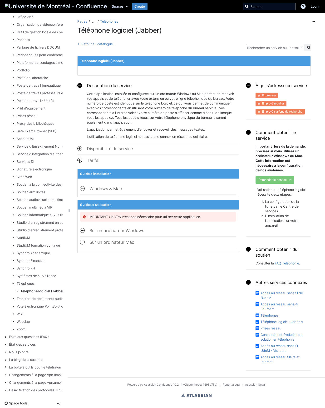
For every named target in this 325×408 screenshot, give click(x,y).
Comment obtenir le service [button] (276, 135)
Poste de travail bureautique (39, 85)
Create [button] (139, 6)
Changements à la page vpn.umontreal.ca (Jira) (46, 382)
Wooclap (23, 321)
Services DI (25, 161)
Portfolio (23, 70)
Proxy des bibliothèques (35, 123)
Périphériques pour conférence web (44, 55)
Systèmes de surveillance (36, 276)
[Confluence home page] (55, 6)
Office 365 (25, 17)
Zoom (21, 329)
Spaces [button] (118, 6)
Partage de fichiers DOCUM (38, 47)
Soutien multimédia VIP (34, 207)
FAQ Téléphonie (287, 263)
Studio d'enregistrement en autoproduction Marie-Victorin (61, 222)
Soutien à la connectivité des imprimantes (49, 184)
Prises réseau (27, 116)
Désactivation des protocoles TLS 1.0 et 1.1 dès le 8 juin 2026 (56, 390)
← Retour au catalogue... (96, 44)
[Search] (247, 6)
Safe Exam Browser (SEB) (36, 131)
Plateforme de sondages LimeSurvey (45, 62)
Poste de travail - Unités (35, 101)
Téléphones (25, 283)
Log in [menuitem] (315, 6)
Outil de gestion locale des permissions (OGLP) (53, 32)
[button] (303, 6)
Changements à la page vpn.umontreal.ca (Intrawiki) (50, 375)
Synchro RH (26, 268)
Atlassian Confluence (158, 384)
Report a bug (231, 384)
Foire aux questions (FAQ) (29, 337)
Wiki (20, 314)
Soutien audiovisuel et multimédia (43, 200)
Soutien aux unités (31, 192)
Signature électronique (34, 169)
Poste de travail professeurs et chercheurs (50, 93)
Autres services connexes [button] (281, 282)
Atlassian (196, 395)
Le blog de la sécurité (26, 360)
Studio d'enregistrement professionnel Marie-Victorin (57, 230)
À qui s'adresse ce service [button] (281, 85)
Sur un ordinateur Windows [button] (116, 230)
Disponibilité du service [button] (110, 148)
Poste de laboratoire (32, 78)
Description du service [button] (109, 85)
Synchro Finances (30, 261)
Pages (82, 21)
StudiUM (23, 238)
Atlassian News (255, 384)
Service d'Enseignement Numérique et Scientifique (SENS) (62, 146)
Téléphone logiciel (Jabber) (42, 291)
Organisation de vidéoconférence (43, 24)
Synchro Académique (33, 253)
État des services (22, 344)
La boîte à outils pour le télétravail (35, 367)
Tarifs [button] (92, 160)
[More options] (313, 21)
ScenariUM (25, 139)
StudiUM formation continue (38, 245)
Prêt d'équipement (31, 108)
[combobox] (274, 47)
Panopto (23, 40)
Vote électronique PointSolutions (42, 306)
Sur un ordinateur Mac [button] (111, 242)
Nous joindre (19, 352)
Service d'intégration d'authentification (47, 154)
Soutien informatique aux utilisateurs (45, 215)
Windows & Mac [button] (105, 188)
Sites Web (24, 177)
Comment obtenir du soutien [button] (276, 252)
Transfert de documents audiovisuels (45, 299)
